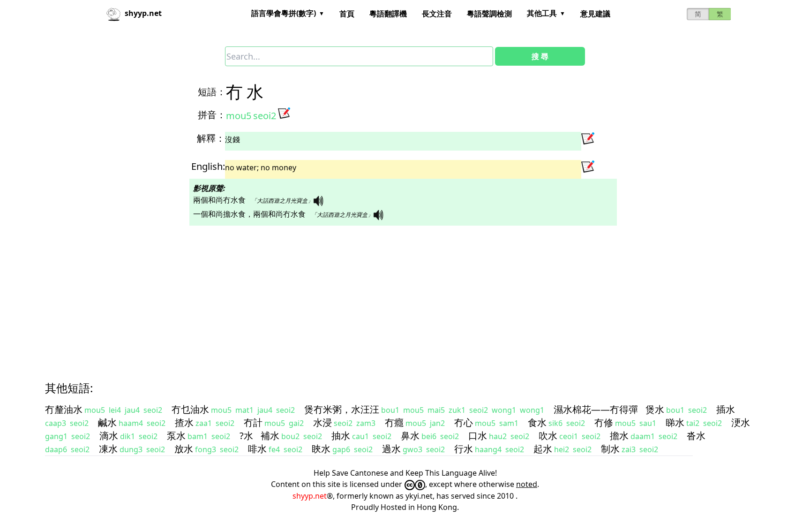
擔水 (619, 435)
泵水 (176, 435)
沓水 (696, 435)
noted (526, 484)
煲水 (654, 409)
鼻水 (410, 435)
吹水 (548, 435)
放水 (183, 448)
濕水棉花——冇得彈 (596, 409)
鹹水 (107, 422)
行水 (463, 448)
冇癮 (394, 422)
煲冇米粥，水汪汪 (341, 409)
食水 (537, 422)
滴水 (108, 435)
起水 (542, 448)
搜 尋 (540, 56)
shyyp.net (309, 496)
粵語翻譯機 (388, 13)
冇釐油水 (63, 409)
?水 (246, 435)
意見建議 (595, 13)
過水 (391, 448)
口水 (477, 435)
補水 (270, 435)
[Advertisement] (328, 295)
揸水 (184, 422)
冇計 (253, 422)
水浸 (322, 422)
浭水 (740, 422)
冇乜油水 (190, 409)
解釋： (211, 138)
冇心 (463, 422)
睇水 (675, 422)
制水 (610, 448)
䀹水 (321, 448)
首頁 (346, 13)
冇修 (603, 422)
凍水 (108, 448)
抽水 (340, 435)
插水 (725, 409)
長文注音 (437, 13)
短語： (212, 91)
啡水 (257, 448)
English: (208, 166)
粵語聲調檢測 (489, 13)
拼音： (212, 114)
